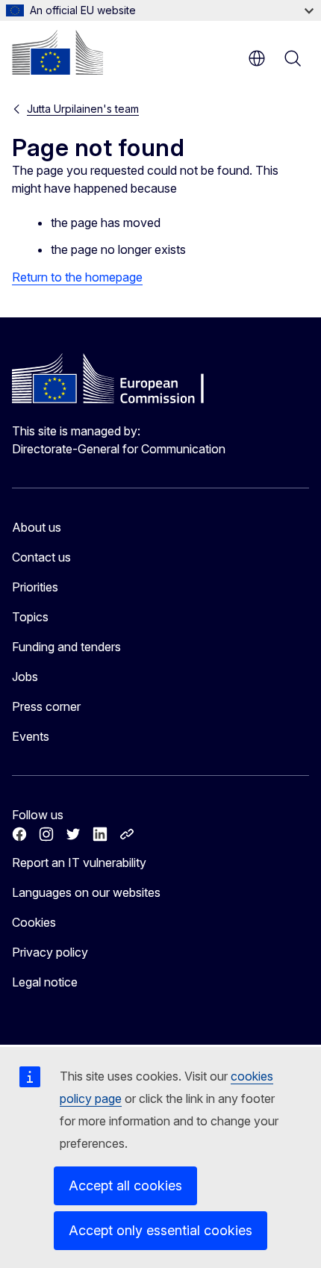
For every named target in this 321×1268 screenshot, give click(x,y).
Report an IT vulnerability (79, 862)
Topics (30, 616)
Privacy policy (50, 952)
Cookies (34, 922)
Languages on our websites (86, 892)
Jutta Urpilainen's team (83, 108)
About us (36, 527)
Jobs (25, 676)
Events (30, 736)
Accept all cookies (125, 1185)
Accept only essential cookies (160, 1230)
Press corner (46, 706)
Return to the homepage (77, 277)
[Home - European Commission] (57, 52)
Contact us (41, 557)
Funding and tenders (66, 646)
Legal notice (45, 982)
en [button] (256, 58)
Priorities (35, 586)
